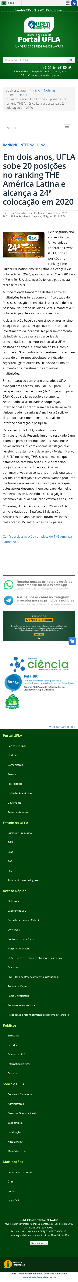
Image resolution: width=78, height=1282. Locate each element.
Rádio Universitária (18, 995)
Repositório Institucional (21, 1005)
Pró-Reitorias (15, 783)
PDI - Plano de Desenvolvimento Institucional (33, 977)
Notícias (49, 90)
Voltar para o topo (63, 726)
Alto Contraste (42, 9)
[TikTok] (60, 67)
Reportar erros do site (20, 1172)
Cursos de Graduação (20, 833)
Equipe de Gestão (41, 71)
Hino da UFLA (15, 1141)
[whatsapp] (50, 67)
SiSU (10, 842)
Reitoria (12, 774)
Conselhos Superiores (20, 1094)
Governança (14, 802)
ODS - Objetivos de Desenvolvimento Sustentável (35, 958)
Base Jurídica (15, 1122)
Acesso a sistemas (18, 812)
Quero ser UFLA (16, 1054)
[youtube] (70, 67)
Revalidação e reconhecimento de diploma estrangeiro (38, 1014)
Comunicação (15, 765)
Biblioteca (13, 901)
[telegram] (65, 67)
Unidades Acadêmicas (20, 793)
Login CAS (13, 1200)
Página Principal (17, 746)
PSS (10, 870)
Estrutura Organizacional (22, 1113)
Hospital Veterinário (19, 948)
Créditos (12, 1191)
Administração (16, 1104)
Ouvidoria (13, 967)
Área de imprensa (50, 75)
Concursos (14, 929)
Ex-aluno (13, 1073)
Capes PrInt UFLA (17, 910)
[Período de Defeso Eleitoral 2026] (39, 626)
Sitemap (59, 9)
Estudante (13, 1035)
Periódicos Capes (17, 986)
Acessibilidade (23, 9)
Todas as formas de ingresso (24, 880)
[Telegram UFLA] (39, 600)
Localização (14, 1132)
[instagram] (44, 67)
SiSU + (11, 852)
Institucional (18, 95)
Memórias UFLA (17, 1151)
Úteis (10, 1181)
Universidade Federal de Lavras (39, 1277)
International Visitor (19, 1064)
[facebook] (39, 67)
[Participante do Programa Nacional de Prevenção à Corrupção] (12, 701)
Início (36, 90)
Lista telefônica (39, 1243)
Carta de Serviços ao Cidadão (24, 920)
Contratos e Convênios (21, 939)
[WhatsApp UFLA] (39, 584)
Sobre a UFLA (21, 71)
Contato (32, 75)
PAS (10, 861)
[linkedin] (55, 67)
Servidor (12, 1045)
